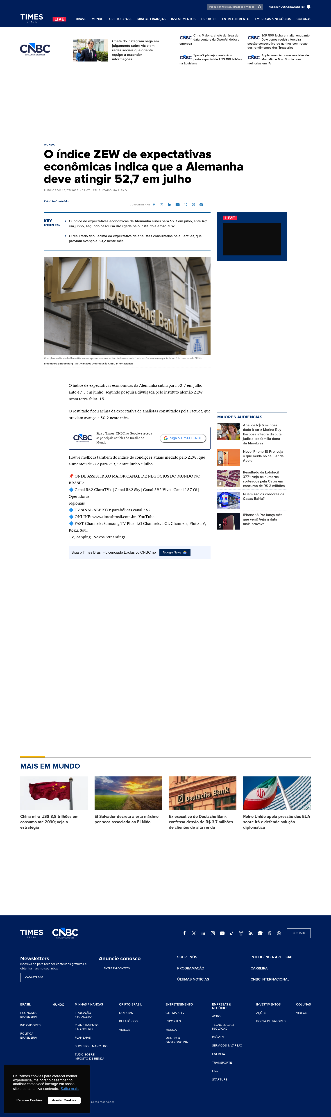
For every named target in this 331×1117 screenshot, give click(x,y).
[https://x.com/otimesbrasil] (193, 933)
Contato (299, 933)
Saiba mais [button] (70, 1089)
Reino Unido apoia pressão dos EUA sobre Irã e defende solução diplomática (276, 822)
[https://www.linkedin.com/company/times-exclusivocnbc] (203, 933)
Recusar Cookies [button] (29, 1100)
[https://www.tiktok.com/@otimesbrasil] (231, 933)
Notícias (126, 1013)
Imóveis (218, 1037)
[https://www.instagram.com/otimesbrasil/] (212, 933)
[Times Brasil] (31, 18)
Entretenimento (235, 19)
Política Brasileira (28, 1036)
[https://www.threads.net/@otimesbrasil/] (269, 933)
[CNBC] (35, 50)
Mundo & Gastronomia (177, 1040)
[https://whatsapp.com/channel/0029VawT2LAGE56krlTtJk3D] (279, 933)
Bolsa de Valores (271, 1021)
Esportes (208, 19)
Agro (216, 1016)
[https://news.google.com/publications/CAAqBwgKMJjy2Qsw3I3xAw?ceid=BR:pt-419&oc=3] (260, 933)
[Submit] (260, 7)
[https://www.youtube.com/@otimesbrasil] (222, 933)
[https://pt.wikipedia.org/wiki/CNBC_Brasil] (241, 933)
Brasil (81, 19)
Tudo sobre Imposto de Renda (89, 1056)
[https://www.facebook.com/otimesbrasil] (184, 933)
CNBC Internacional (270, 979)
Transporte (222, 1063)
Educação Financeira (83, 1015)
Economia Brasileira (28, 1015)
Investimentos (183, 19)
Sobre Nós (187, 957)
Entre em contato (117, 968)
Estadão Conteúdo (56, 201)
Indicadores (30, 1025)
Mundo (98, 19)
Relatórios (128, 1021)
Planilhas (83, 1038)
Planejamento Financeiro (87, 1027)
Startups (219, 1079)
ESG (215, 1071)
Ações (261, 1013)
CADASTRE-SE (34, 977)
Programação (190, 968)
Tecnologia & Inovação (223, 1027)
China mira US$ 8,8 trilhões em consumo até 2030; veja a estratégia (49, 822)
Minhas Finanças (151, 19)
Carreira (259, 968)
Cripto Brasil (120, 19)
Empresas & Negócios (273, 19)
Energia (218, 1054)
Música (171, 1030)
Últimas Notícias (193, 979)
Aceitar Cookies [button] (64, 1100)
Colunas (304, 19)
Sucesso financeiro (91, 1046)
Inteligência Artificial (272, 957)
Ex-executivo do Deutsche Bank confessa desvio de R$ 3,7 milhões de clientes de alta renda (201, 822)
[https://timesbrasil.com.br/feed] (250, 933)
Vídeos (124, 1030)
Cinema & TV (175, 1013)
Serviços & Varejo (227, 1045)
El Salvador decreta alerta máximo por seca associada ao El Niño (127, 819)
